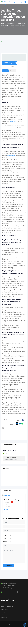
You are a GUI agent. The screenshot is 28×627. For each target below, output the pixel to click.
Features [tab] (12, 71)
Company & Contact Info (7, 606)
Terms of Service (5, 615)
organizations (13, 121)
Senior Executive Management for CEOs (13, 501)
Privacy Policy (4, 617)
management (11, 155)
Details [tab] (5, 71)
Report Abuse (11, 423)
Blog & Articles (4, 609)
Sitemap (3, 612)
